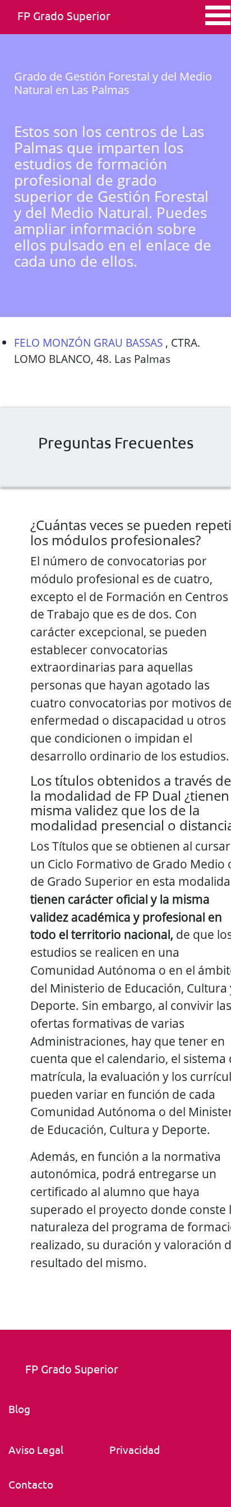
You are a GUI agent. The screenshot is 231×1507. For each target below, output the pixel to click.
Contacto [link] (30, 1484)
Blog (19, 1408)
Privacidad (134, 1449)
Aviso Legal (35, 1449)
